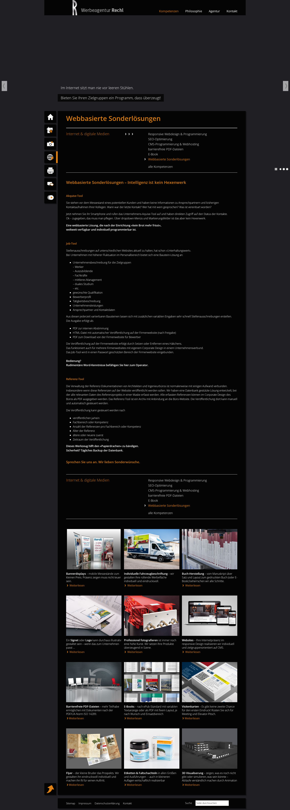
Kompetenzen (169, 11)
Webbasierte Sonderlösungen (169, 159)
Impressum (85, 803)
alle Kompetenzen (160, 167)
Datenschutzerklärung (107, 803)
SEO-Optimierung (160, 139)
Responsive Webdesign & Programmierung (177, 134)
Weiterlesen (77, 585)
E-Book (153, 154)
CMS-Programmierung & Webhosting (173, 144)
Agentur (214, 11)
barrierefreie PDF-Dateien (165, 149)
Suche (188, 803)
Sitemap (70, 803)
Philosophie (193, 11)
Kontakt (232, 11)
